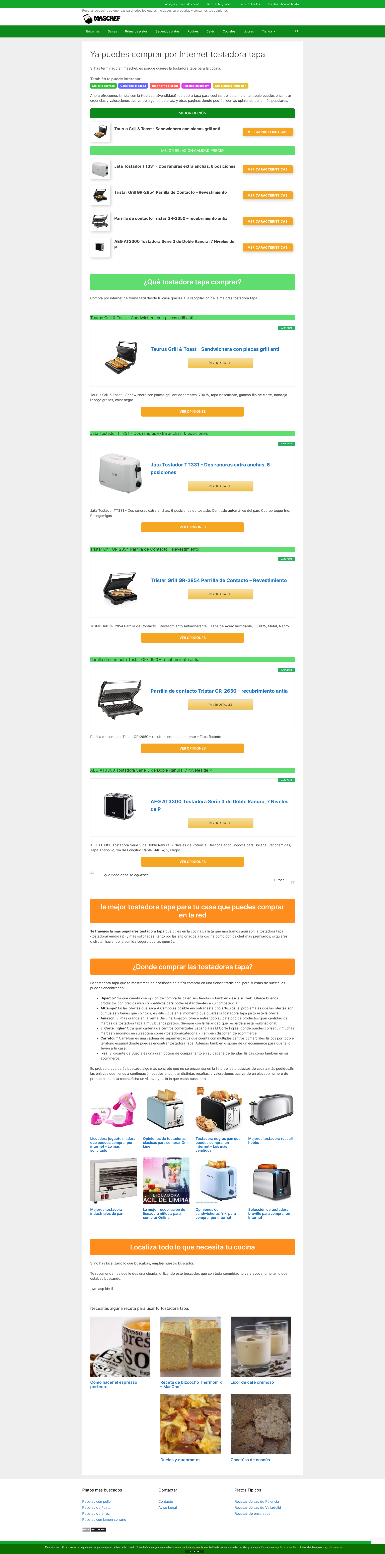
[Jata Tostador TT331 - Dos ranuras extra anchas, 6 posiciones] (120, 473)
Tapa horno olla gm (165, 85)
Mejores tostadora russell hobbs (270, 1140)
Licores (248, 31)
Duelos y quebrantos (180, 1459)
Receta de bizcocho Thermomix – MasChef (191, 1384)
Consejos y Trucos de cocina (181, 4)
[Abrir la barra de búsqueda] (297, 31)
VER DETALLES (222, 362)
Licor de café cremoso (252, 1382)
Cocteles (229, 31)
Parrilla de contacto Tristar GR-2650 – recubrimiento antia (219, 691)
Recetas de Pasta (96, 1508)
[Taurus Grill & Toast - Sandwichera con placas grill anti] (120, 358)
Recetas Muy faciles (219, 4)
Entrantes (93, 31)
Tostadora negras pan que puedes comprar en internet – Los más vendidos (218, 1144)
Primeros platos (136, 31)
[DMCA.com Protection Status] (94, 1531)
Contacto (165, 1502)
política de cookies (287, 1547)
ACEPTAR (194, 1551)
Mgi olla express (103, 85)
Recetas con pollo (96, 1502)
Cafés (211, 31)
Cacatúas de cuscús (250, 1459)
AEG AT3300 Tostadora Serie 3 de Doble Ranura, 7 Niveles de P (219, 805)
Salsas (112, 31)
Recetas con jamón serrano (104, 1520)
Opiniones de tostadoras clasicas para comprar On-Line (165, 1142)
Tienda (267, 31)
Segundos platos (167, 31)
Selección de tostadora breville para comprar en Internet (269, 1213)
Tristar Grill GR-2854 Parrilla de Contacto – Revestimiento (219, 580)
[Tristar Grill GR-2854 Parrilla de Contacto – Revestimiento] (120, 589)
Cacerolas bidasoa (133, 85)
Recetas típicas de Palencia (257, 1502)
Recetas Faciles (250, 4)
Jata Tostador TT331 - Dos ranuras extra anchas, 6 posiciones (210, 468)
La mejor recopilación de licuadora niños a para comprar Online (164, 1213)
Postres (193, 31)
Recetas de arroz (96, 1514)
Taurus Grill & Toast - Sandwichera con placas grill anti (215, 349)
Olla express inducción (230, 85)
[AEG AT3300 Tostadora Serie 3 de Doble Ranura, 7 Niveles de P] (120, 808)
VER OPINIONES (192, 412)
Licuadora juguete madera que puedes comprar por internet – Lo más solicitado (112, 1144)
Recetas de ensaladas (253, 1514)
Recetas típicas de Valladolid (258, 1508)
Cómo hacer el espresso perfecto (113, 1384)
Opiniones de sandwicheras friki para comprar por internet (216, 1213)
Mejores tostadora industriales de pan (106, 1211)
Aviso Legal (167, 1508)
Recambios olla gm (196, 85)
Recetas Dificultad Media (283, 4)
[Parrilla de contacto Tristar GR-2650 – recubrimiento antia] (120, 700)
